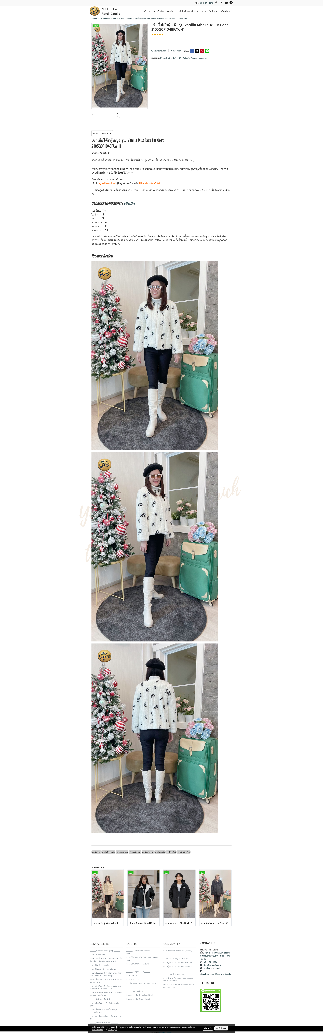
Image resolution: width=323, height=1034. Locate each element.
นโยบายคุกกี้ (112, 1029)
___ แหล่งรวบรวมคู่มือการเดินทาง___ (177, 958)
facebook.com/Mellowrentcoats (216, 973)
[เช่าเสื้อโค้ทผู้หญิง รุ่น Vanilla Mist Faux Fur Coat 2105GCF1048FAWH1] (119, 66)
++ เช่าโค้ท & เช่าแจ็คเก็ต (100, 965)
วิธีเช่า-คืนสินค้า (132, 975)
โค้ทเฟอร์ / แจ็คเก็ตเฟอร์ (188, 58)
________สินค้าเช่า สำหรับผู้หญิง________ (105, 950)
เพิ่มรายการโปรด (159, 51)
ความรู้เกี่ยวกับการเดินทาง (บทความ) (177, 962)
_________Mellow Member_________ (177, 974)
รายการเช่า (203, 58)
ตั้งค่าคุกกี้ (207, 1028)
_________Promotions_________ (138, 991)
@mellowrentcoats (108, 183)
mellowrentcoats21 (212, 967)
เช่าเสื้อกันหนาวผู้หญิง (163, 11)
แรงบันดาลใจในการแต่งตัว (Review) (177, 950)
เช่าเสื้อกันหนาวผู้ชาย (188, 11)
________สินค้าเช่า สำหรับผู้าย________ (104, 999)
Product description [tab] (102, 133)
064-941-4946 (206, 2)
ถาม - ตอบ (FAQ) (132, 979)
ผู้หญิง (175, 58)
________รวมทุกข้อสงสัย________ (138, 971)
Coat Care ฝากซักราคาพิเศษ (137, 964)
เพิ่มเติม (224, 11)
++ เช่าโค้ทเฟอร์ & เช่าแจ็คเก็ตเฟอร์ (103, 969)
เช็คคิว (129, 203)
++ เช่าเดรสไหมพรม (97, 954)
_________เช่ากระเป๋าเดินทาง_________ (104, 1023)
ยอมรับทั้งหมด (221, 1028)
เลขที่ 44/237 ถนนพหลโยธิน (217, 952)
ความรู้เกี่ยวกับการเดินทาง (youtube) (177, 966)
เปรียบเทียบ (176, 51)
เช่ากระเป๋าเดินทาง (209, 11)
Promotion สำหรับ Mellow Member (140, 995)
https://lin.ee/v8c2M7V (149, 183)
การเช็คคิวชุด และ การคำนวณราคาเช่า (141, 983)
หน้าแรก (147, 11)
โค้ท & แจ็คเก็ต (165, 58)
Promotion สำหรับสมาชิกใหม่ (138, 999)
